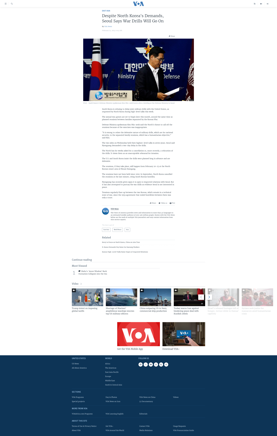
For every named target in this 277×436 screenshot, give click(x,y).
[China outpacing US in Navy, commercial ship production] (155, 297)
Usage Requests (179, 426)
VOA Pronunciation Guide (183, 430)
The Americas (110, 368)
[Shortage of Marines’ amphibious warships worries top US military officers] (121, 297)
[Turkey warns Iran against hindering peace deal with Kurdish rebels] (189, 297)
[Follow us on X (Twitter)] (146, 364)
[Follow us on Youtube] (151, 364)
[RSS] (161, 364)
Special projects (78, 402)
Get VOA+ (109, 426)
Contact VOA (144, 426)
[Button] (172, 36)
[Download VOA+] (183, 334)
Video (75, 283)
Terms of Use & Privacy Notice (84, 426)
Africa (107, 364)
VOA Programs (78, 397)
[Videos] (261, 3)
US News (75, 364)
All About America (79, 368)
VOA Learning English (114, 414)
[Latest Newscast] (267, 3)
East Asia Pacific (112, 372)
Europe (108, 376)
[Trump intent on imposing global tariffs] (87, 297)
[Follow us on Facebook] (140, 364)
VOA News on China (147, 397)
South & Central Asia (113, 385)
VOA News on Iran (113, 402)
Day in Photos (111, 397)
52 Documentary (146, 402)
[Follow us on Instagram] (156, 364)
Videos (176, 397)
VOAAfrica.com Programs (82, 414)
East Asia (106, 11)
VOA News (108, 26)
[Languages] (254, 3)
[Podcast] (166, 364)
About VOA (76, 430)
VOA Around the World (115, 430)
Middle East (110, 381)
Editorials (143, 414)
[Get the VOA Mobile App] (138, 334)
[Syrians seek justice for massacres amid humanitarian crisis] (257, 297)
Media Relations (146, 430)
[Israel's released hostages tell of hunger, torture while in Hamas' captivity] (223, 297)
